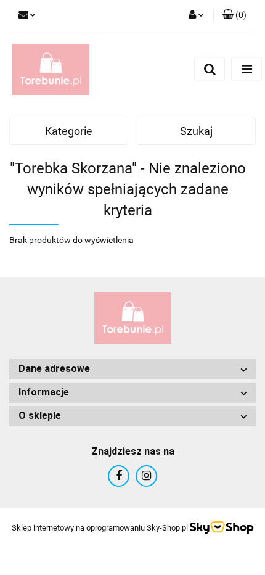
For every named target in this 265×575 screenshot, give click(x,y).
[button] (234, 15)
